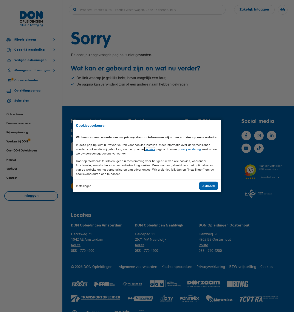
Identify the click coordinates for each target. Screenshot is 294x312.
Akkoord (208, 186)
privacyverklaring (189, 149)
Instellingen (83, 186)
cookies (150, 149)
